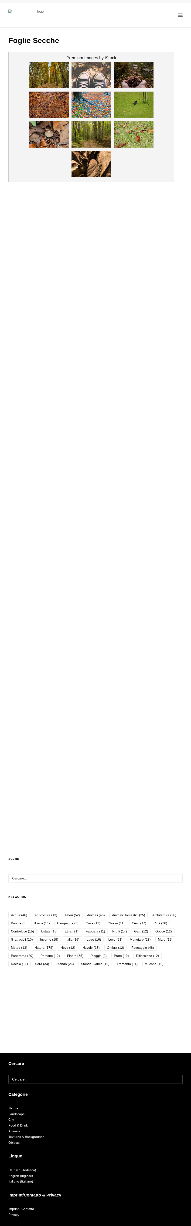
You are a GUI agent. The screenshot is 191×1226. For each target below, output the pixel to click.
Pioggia (99, 956)
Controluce (22, 931)
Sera (42, 964)
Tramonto (127, 964)
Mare (165, 939)
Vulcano (154, 964)
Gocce (163, 931)
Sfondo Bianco (95, 964)
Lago (94, 939)
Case (93, 923)
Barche (19, 923)
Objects (14, 1142)
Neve (68, 947)
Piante (75, 956)
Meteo (19, 947)
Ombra (115, 947)
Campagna (67, 923)
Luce (115, 939)
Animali (96, 915)
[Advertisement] (91, 799)
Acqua (19, 915)
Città (160, 923)
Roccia (19, 964)
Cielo (139, 923)
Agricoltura (45, 915)
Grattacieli (22, 939)
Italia (72, 939)
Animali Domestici (128, 915)
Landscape (16, 1114)
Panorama (22, 956)
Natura (43, 947)
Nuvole (91, 947)
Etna (71, 931)
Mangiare (140, 939)
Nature (13, 1108)
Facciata (95, 931)
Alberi (72, 915)
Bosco (42, 923)
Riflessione (147, 956)
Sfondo (65, 964)
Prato (121, 956)
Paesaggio (142, 947)
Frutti (119, 931)
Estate (49, 931)
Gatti (141, 931)
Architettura (164, 915)
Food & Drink (18, 1125)
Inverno (49, 939)
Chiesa (116, 923)
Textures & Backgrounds (26, 1137)
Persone (50, 956)
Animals (14, 1131)
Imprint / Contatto (21, 1209)
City (11, 1119)
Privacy (13, 1214)
